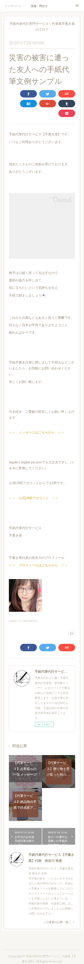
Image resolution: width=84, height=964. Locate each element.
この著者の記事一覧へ (57, 922)
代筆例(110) (15, 620)
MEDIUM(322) (30, 620)
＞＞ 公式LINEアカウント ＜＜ (34, 497)
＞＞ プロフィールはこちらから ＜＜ (38, 565)
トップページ (13, 6)
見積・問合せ (39, 6)
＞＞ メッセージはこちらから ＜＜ (36, 432)
